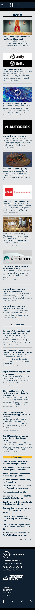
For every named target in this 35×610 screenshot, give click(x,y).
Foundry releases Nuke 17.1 (14, 492)
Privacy (6, 595)
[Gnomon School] (12, 568)
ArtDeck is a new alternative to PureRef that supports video (16, 534)
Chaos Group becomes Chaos (16, 201)
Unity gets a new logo (12, 69)
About (6, 587)
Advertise (8, 593)
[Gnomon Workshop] (13, 577)
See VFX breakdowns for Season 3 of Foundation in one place (17, 487)
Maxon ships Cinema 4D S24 (15, 169)
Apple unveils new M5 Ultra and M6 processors (16, 373)
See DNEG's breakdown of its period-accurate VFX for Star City (17, 351)
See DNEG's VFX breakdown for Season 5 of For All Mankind (16, 468)
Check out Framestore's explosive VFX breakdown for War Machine (15, 393)
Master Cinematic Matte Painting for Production (17, 481)
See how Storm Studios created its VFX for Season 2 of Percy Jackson (17, 510)
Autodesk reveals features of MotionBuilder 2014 (15, 267)
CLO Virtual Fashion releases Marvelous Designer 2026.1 (15, 462)
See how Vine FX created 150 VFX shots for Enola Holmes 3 (17, 497)
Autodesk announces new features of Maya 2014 (14, 290)
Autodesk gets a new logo (14, 136)
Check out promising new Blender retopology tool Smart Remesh (16, 414)
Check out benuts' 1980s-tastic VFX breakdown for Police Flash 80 (16, 527)
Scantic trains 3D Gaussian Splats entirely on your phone (17, 503)
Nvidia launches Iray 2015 (14, 234)
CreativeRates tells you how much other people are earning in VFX (17, 518)
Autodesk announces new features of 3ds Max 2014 (14, 307)
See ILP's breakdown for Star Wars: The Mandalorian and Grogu (15, 438)
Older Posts (27, 539)
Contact (7, 590)
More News (17, 457)
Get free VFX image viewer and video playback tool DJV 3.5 (16, 332)
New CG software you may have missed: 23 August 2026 (16, 475)
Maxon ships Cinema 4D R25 (15, 104)
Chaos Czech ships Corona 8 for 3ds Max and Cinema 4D (16, 38)
